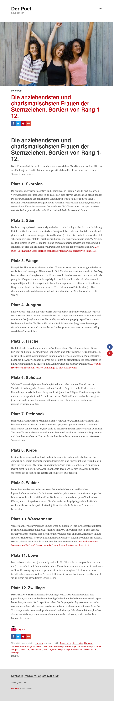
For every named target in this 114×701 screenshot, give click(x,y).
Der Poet (21, 8)
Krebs (38, 646)
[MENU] (100, 8)
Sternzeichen (36, 649)
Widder (94, 649)
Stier (45, 649)
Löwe (45, 646)
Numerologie (70, 646)
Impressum (17, 676)
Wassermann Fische (80, 649)
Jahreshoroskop (18, 646)
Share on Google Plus (28, 123)
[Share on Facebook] (110, 347)
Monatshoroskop (56, 646)
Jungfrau (31, 646)
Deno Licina (77, 643)
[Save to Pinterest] (110, 353)
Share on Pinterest (23, 123)
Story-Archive (50, 676)
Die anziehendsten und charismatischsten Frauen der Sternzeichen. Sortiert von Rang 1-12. (56, 106)
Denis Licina (65, 643)
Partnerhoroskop (85, 646)
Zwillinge (15, 652)
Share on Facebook (13, 123)
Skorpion (15, 649)
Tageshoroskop (56, 649)
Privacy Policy (32, 676)
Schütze (97, 646)
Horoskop (16, 90)
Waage (67, 649)
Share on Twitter (18, 123)
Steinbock (24, 649)
